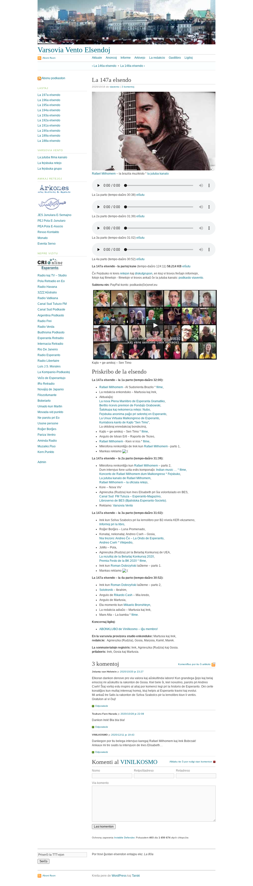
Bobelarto (44, 400)
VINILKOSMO (138, 762)
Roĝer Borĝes (47, 429)
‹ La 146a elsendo (104, 66)
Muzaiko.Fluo (47, 446)
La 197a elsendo (49, 95)
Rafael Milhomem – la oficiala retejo (123, 482)
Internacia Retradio (50, 343)
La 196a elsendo (49, 100)
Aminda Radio (47, 440)
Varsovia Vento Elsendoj (74, 50)
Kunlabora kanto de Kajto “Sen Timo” (124, 422)
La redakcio (157, 57)
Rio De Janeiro (48, 349)
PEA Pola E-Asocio (50, 226)
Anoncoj (111, 57)
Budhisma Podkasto (51, 332)
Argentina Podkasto (51, 315)
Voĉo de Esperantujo (51, 378)
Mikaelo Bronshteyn (137, 605)
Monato (43, 238)
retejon (124, 273)
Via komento (100, 783)
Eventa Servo (47, 243)
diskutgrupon (143, 273)
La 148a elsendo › (132, 66)
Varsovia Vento (123, 505)
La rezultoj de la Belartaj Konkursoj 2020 (126, 556)
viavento (114, 86)
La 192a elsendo (49, 120)
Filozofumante (47, 395)
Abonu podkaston (53, 78)
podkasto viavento (191, 277)
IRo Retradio (46, 383)
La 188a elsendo (49, 141)
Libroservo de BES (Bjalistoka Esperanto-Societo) (132, 500)
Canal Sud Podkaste (51, 309)
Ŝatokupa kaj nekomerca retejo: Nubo (124, 409)
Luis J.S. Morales (49, 366)
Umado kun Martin (50, 406)
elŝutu (140, 195)
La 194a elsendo (49, 110)
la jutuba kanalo (158, 173)
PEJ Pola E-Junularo (51, 220)
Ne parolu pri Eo (49, 417)
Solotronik (106, 590)
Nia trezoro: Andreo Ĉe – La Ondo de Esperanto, (131, 538)
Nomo (96, 770)
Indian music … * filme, (171, 469)
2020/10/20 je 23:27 (132, 671)
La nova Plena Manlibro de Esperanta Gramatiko (132, 401)
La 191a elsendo (49, 125)
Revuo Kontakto (48, 232)
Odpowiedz (101, 706)
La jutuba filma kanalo (52, 157)
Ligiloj (189, 57)
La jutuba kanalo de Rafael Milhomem (124, 478)
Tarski (136, 875)
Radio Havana (47, 287)
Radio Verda (46, 326)
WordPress (119, 875)
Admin (42, 462)
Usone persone (48, 423)
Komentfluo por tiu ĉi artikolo (194, 664)
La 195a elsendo (49, 105)
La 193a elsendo (49, 115)
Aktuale (97, 57)
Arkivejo (139, 57)
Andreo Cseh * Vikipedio (115, 542)
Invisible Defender (124, 837)
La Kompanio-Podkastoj (54, 372)
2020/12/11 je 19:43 (122, 734)
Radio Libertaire (48, 360)
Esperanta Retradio (51, 338)
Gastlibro (175, 57)
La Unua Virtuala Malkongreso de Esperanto (129, 418)
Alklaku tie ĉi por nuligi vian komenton (190, 761)
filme (159, 387)
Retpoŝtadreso (144, 770)
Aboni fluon (49, 57)
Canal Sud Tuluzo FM (52, 304)
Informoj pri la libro (111, 524)
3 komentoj (128, 86)
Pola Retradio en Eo (51, 281)
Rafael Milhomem (104, 173)
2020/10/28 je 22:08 (132, 713)
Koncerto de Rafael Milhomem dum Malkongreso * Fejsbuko (139, 474)
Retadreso (183, 770)
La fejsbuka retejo (50, 163)
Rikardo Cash (123, 595)
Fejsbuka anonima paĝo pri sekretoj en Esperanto (132, 414)
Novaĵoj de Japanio (51, 389)
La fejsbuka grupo (50, 168)
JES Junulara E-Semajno (54, 215)
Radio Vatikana (48, 298)
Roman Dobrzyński (123, 565)
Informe (126, 57)
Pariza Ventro (47, 434)
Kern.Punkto (46, 452)
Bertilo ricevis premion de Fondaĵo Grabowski (129, 405)
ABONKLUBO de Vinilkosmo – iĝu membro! (128, 629)
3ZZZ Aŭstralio (47, 292)
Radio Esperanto (49, 355)
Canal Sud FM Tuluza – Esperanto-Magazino (130, 496)
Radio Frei (45, 321)
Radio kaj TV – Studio (52, 275)
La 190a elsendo (49, 130)
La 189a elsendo (49, 135)
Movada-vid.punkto (50, 412)
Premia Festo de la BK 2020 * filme (122, 560)
